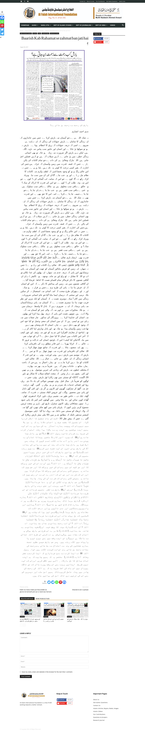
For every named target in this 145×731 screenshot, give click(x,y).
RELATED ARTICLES (27, 598)
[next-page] (24, 625)
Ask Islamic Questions (111, 1)
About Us (96, 699)
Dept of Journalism (83, 25)
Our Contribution (100, 1)
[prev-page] (21, 625)
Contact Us (82, 1)
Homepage (25, 25)
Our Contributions (99, 714)
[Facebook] (24, 1)
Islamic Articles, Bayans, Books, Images (106, 708)
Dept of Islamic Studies (63, 25)
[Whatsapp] (56, 582)
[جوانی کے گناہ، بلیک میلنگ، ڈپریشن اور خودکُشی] (77, 610)
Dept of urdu (100, 25)
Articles (41, 30)
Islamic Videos (98, 711)
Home (21, 30)
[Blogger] (21, 1)
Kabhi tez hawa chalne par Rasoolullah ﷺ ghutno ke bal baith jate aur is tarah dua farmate (35, 591)
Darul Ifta (45, 25)
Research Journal (98, 720)
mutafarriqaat (45, 33)
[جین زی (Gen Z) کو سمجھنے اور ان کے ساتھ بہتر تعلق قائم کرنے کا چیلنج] (30, 610)
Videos (112, 25)
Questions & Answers (100, 717)
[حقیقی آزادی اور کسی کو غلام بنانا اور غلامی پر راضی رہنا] (54, 610)
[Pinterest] (60, 582)
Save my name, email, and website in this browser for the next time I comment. (47, 672)
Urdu (39, 33)
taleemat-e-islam (54, 33)
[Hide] (1, 37)
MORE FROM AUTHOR (42, 598)
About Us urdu (90, 1)
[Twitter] (49, 582)
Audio (34, 25)
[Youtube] (27, 1)
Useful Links (122, 1)
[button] (122, 25)
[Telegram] (53, 582)
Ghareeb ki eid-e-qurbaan (80, 590)
